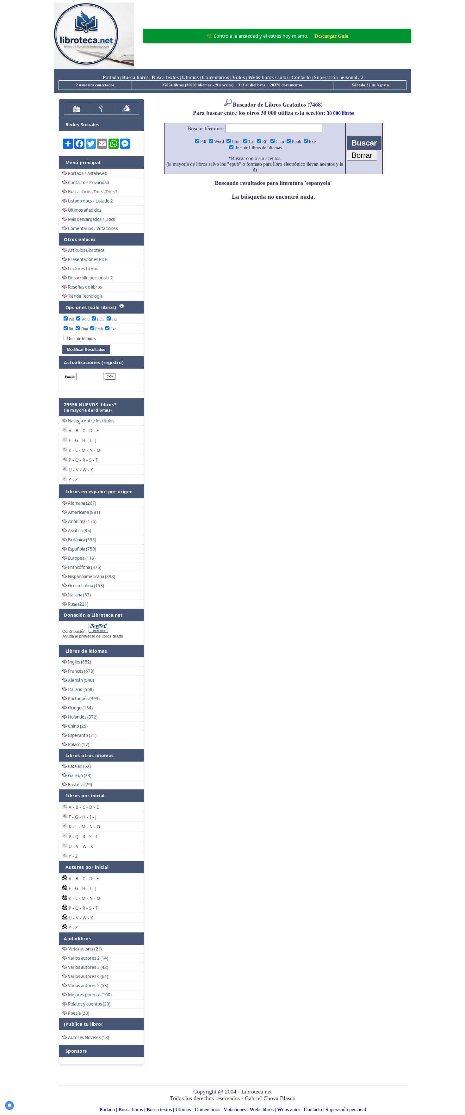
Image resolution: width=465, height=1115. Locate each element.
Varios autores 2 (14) (88, 958)
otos (238, 77)
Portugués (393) (84, 698)
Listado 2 (104, 201)
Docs (98, 192)
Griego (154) (80, 708)
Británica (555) (82, 540)
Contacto (76, 182)
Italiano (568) (81, 689)
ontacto (301, 77)
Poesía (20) (78, 1013)
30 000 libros (340, 113)
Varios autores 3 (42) (88, 967)
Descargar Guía (331, 36)
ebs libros (261, 77)
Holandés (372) (82, 717)
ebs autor (288, 1109)
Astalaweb (97, 173)
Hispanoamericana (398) (91, 576)
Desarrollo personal (87, 278)
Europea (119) (82, 558)
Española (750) (82, 549)
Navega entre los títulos (91, 421)
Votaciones (107, 228)
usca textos (165, 77)
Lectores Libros (83, 268)
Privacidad (99, 182)
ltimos (190, 77)
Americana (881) (84, 512)
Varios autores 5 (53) (88, 985)
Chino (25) (78, 726)
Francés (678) (81, 671)
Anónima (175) (82, 521)
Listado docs (80, 201)
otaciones (235, 1109)
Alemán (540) (81, 680)
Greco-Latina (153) (86, 586)
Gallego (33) (79, 775)
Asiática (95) (79, 530)
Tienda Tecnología (85, 296)
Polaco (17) (78, 744)
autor (282, 77)
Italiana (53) (79, 595)
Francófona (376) (84, 567)
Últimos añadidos (84, 210)
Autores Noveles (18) (88, 1037)
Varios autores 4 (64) (88, 976)
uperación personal (335, 77)
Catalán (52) (79, 766)
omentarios (215, 77)
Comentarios (80, 228)
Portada (76, 173)
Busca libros (79, 192)
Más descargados (85, 219)
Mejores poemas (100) (90, 995)
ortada (110, 77)
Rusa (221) (78, 604)
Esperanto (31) (82, 735)
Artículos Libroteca (86, 250)
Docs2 (112, 192)
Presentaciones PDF (87, 259)
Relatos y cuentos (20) (89, 1004)
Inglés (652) (79, 662)
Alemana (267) (82, 503)
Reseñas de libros (85, 287)
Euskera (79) (80, 785)
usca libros (135, 77)
